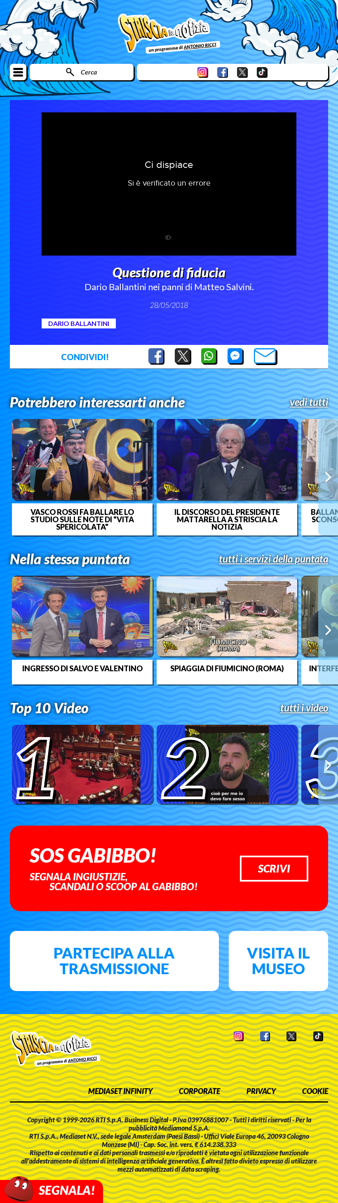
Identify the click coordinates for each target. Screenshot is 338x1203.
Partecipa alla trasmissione (114, 960)
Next (328, 477)
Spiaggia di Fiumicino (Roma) (227, 668)
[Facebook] (222, 72)
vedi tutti (309, 402)
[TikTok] (262, 72)
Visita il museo (278, 960)
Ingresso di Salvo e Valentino (82, 668)
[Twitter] (242, 72)
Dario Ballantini (78, 323)
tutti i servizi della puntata (273, 559)
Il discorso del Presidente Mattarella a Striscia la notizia (227, 519)
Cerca (89, 72)
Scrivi (274, 868)
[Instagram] (202, 72)
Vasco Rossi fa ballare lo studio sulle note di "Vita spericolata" (82, 519)
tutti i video (304, 708)
